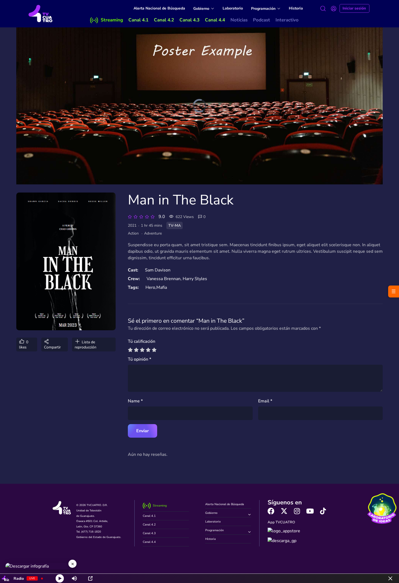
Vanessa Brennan (163, 279)
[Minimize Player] (390, 578)
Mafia (161, 287)
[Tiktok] (323, 511)
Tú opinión (139, 359)
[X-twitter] (284, 511)
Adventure (153, 233)
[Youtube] (310, 511)
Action (133, 233)
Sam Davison (157, 270)
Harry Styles (195, 279)
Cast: (133, 270)
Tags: (133, 287)
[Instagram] (297, 511)
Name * (135, 401)
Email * (265, 401)
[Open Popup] (90, 578)
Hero (150, 287)
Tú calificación (141, 341)
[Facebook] (271, 511)
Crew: (134, 279)
